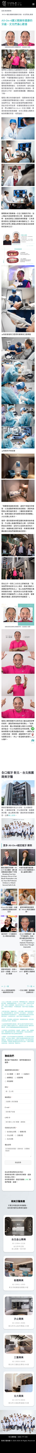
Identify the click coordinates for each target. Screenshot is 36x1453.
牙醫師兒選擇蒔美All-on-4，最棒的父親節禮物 (27, 972)
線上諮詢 (11, 815)
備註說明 (8, 1145)
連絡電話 (8, 1097)
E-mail (7, 1107)
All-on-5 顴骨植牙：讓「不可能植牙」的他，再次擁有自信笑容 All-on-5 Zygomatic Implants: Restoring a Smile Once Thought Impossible (27, 940)
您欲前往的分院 (11, 1128)
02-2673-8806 (18, 1400)
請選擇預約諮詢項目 (12, 1070)
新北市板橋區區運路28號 (18, 1287)
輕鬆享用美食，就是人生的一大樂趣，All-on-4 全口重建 (9, 972)
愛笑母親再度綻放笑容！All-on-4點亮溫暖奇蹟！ (27, 910)
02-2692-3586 (18, 1323)
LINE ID (7, 1117)
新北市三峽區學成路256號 (19, 1403)
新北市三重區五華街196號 (19, 1364)
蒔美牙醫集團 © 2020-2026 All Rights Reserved (18, 1440)
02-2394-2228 (18, 1243)
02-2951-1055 (18, 1284)
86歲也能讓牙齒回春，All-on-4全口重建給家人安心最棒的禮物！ (27, 870)
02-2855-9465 (18, 1361)
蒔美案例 (8, 11)
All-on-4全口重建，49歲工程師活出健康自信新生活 (9, 910)
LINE (27, 1179)
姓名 (7, 1087)
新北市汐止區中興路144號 (19, 1326)
